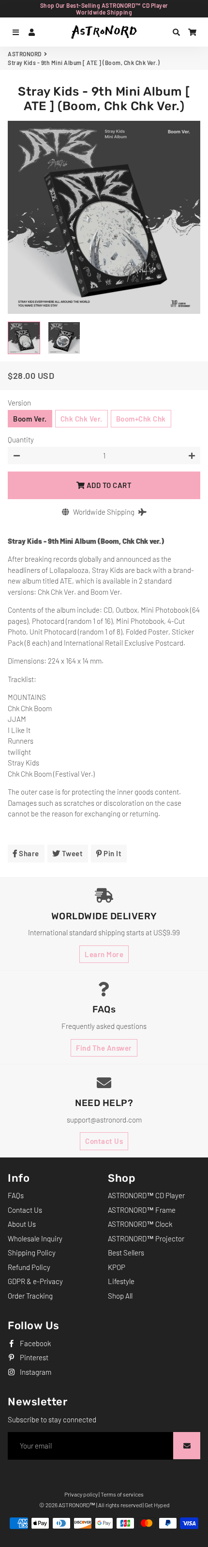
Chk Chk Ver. (81, 418)
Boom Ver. (30, 418)
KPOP (116, 1267)
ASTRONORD (25, 53)
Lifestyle (121, 1281)
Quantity (21, 439)
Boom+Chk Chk (141, 418)
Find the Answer (104, 1047)
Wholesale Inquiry (35, 1238)
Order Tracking (30, 1295)
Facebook (34, 1343)
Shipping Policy (32, 1252)
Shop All (120, 1295)
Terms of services (122, 1494)
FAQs (16, 1195)
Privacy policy (81, 1494)
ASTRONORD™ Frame (142, 1209)
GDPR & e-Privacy (35, 1281)
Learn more (104, 954)
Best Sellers (126, 1252)
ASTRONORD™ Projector (146, 1238)
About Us (22, 1224)
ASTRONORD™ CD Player (146, 1195)
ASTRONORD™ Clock (140, 1224)
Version (19, 402)
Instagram (34, 1372)
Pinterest (33, 1357)
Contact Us (104, 1141)
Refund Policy (29, 1267)
